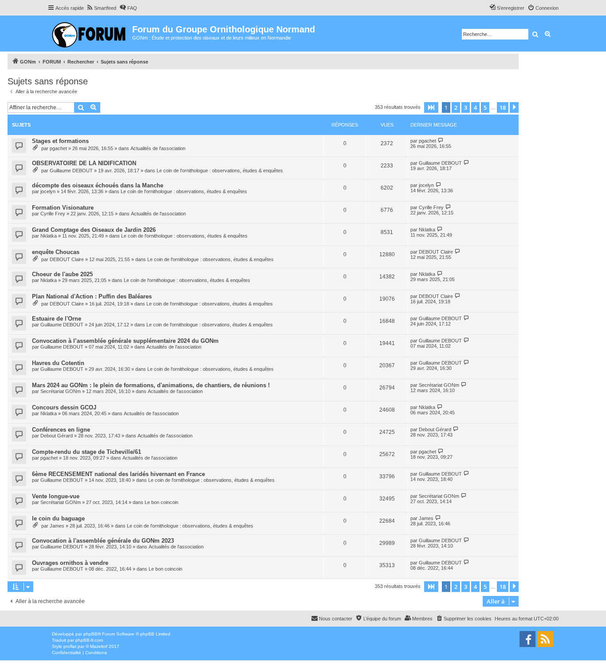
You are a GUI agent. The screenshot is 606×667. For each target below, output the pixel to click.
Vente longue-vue (55, 496)
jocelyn (47, 191)
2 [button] (455, 107)
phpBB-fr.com (89, 640)
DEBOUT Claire (67, 259)
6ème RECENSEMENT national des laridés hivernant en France (118, 474)
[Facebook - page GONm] (527, 639)
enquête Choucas (55, 252)
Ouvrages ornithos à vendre (70, 563)
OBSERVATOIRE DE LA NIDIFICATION (84, 163)
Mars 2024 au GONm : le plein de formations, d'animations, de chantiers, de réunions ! (151, 385)
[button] (431, 107)
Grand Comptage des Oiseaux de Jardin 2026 (94, 229)
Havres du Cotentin (58, 363)
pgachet (58, 148)
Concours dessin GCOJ (64, 407)
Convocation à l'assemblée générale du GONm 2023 (103, 540)
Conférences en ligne (61, 429)
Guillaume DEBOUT (71, 170)
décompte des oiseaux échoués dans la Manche (97, 185)
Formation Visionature (63, 207)
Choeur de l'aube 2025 (62, 274)
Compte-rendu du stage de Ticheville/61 (86, 452)
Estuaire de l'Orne (56, 318)
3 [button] (465, 107)
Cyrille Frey (52, 213)
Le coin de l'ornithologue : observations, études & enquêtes (220, 170)
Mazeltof (98, 646)
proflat (69, 646)
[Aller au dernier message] (440, 140)
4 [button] (475, 107)
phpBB (90, 633)
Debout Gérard (56, 435)
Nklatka (48, 235)
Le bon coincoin (161, 502)
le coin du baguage (58, 518)
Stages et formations (60, 141)
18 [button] (503, 107)
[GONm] (89, 33)
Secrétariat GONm (60, 391)
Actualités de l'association (157, 148)
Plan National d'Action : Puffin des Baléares (92, 296)
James (57, 525)
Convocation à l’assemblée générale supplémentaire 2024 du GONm (125, 340)
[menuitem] (101, 8)
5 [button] (485, 107)
